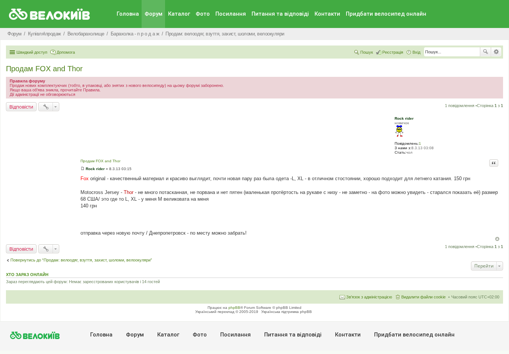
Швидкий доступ (31, 52)
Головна (128, 13)
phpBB (234, 308)
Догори (497, 239)
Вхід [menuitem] (416, 52)
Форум (153, 13)
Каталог (179, 13)
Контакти (327, 13)
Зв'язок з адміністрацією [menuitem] (369, 297)
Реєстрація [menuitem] (392, 52)
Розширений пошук (496, 51)
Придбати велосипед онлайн (386, 13)
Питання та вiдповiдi (280, 13)
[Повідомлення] (82, 169)
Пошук (485, 51)
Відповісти (21, 106)
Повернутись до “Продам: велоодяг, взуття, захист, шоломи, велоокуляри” (81, 260)
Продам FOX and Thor (44, 69)
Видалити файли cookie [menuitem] (423, 297)
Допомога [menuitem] (66, 52)
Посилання (230, 13)
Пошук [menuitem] (366, 52)
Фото (203, 13)
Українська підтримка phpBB (286, 312)
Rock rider (404, 118)
